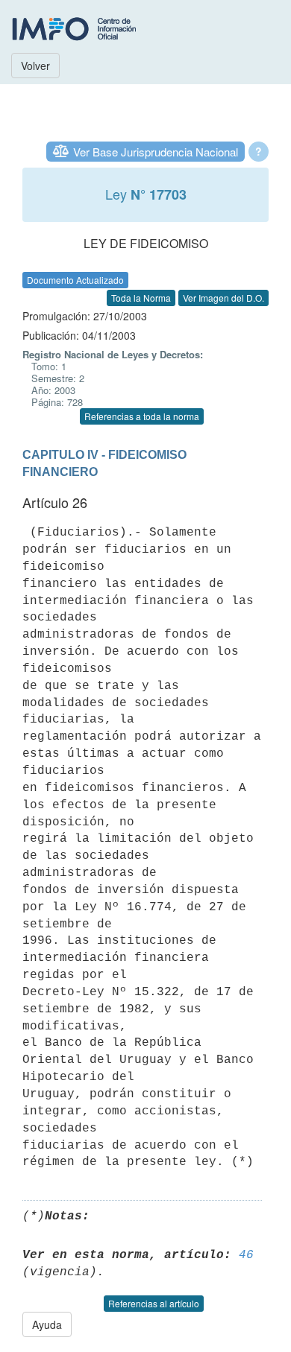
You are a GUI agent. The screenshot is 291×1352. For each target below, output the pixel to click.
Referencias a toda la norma (141, 416)
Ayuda (47, 1324)
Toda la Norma (141, 297)
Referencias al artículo (153, 1303)
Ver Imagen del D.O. (223, 297)
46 (246, 1255)
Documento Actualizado (75, 279)
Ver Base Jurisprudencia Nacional (155, 151)
